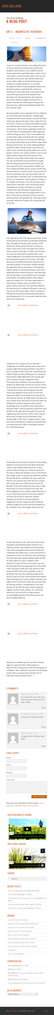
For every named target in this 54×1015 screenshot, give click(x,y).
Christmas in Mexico (16, 908)
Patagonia (12, 950)
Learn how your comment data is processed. (25, 804)
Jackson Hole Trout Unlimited (20, 931)
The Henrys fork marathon (34, 983)
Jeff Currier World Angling (18, 935)
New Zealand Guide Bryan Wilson (22, 938)
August (25, 979)
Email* (8, 765)
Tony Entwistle (14, 983)
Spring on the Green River (19, 904)
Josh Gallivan (13, 1011)
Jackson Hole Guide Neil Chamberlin (23, 923)
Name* (9, 757)
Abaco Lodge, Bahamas (18, 890)
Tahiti (26, 965)
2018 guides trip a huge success (21, 898)
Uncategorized (40, 38)
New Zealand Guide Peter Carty (21, 942)
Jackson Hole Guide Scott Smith (21, 927)
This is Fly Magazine (16, 953)
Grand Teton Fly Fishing (17, 920)
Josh (28, 38)
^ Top (45, 1011)
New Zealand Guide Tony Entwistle (22, 946)
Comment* (10, 780)
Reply (43, 707)
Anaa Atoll (12, 894)
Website (9, 772)
